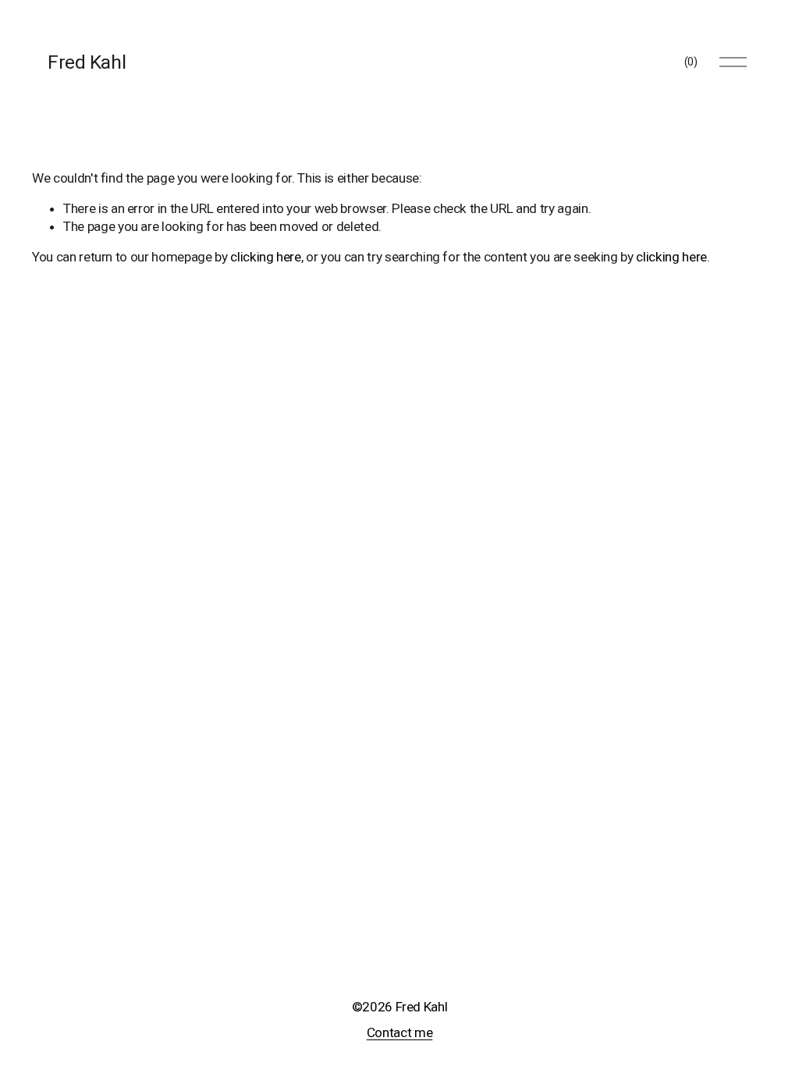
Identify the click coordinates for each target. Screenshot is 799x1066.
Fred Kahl (87, 62)
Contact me (400, 1032)
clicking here (265, 257)
